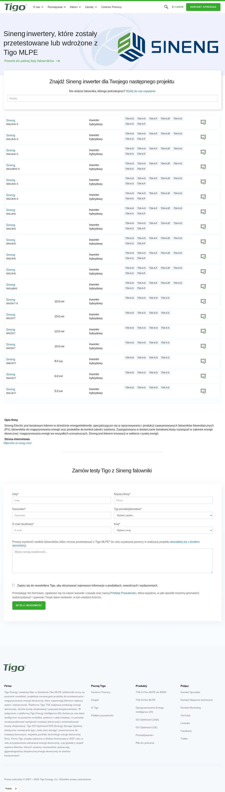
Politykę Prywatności (123, 593)
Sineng (10, 120)
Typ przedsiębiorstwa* (128, 509)
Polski (8, 788)
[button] (38, 7)
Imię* (15, 494)
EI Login (177, 7)
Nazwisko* (19, 509)
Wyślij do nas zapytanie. (141, 91)
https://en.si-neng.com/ (17, 443)
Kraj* (117, 524)
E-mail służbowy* (23, 524)
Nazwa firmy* (122, 494)
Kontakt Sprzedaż (203, 7)
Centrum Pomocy (111, 6)
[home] (16, 7)
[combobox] (11, 788)
